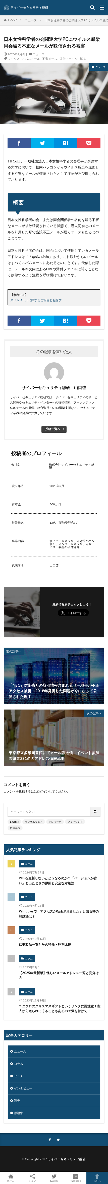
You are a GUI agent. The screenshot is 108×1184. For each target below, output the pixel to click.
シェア (32, 1180)
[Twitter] (42, 143)
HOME (12, 20)
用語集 (18, 1113)
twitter (54, 1180)
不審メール (49, 58)
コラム (29, 863)
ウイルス (14, 58)
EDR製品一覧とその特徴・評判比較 (45, 944)
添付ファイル (69, 58)
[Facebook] (19, 143)
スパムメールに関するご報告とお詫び (36, 300)
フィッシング (75, 821)
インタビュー (23, 1088)
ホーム (11, 1180)
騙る (83, 58)
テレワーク (55, 821)
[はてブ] (65, 143)
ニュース (31, 20)
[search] (95, 812)
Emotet (14, 821)
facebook (76, 1180)
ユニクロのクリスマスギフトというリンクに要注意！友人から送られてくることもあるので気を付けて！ (59, 1008)
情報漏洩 (15, 827)
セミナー (20, 1076)
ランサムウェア (33, 821)
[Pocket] (89, 143)
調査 (17, 1101)
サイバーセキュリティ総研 (67, 1159)
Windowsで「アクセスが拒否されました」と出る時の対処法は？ (59, 913)
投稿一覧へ (52, 429)
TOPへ (97, 1180)
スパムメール (31, 58)
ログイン (43, 791)
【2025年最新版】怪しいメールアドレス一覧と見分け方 (59, 975)
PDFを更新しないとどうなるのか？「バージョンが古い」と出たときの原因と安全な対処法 (58, 880)
